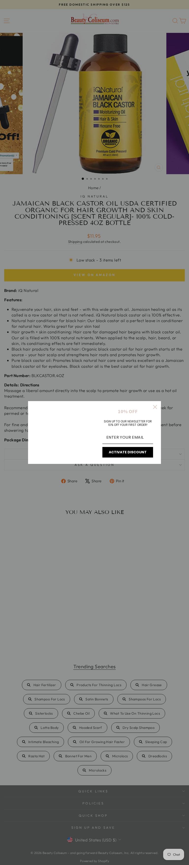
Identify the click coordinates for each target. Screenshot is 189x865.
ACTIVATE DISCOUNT (128, 452)
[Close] (155, 407)
